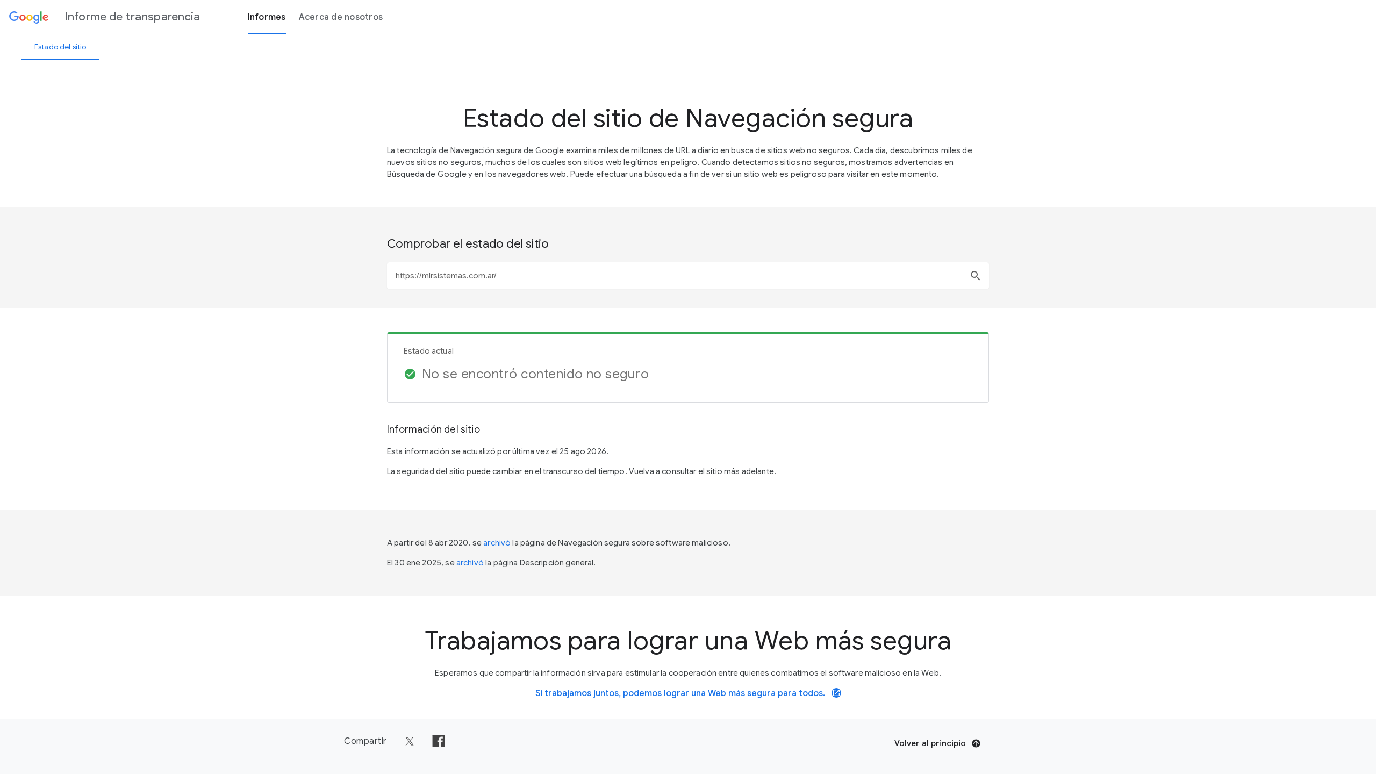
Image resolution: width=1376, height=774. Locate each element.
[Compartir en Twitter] (409, 741)
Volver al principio (930, 743)
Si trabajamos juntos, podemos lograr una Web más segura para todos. (688, 693)
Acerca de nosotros (341, 17)
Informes (267, 17)
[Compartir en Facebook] (438, 741)
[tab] (60, 47)
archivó (497, 543)
